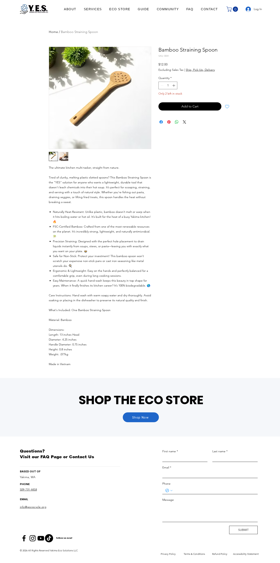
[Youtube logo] (41, 538)
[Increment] (174, 85)
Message (168, 500)
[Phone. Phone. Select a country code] (169, 490)
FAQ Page (51, 457)
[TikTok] (49, 538)
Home (53, 32)
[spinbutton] (168, 85)
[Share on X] (184, 122)
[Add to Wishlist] (227, 106)
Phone (166, 483)
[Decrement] (161, 85)
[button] (233, 9)
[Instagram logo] (32, 538)
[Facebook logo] (24, 538)
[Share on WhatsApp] (176, 122)
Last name (220, 451)
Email (166, 467)
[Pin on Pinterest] (168, 122)
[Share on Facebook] (161, 122)
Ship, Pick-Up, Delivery (200, 70)
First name (170, 451)
